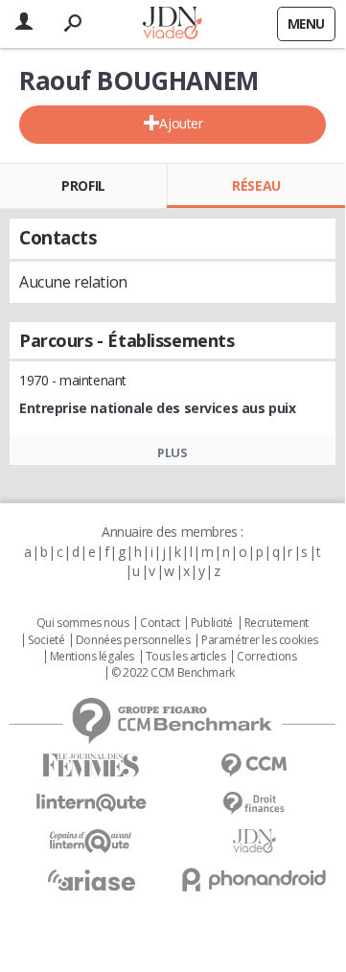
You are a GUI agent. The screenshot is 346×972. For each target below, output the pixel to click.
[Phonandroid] (254, 879)
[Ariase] (91, 880)
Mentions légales (92, 656)
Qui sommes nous (82, 623)
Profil (82, 185)
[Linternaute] (91, 803)
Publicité (212, 623)
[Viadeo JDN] (254, 841)
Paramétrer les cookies (259, 640)
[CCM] (254, 765)
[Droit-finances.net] (254, 804)
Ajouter (180, 123)
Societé (46, 640)
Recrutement (276, 623)
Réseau (256, 185)
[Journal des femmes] (91, 765)
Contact (159, 623)
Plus (172, 452)
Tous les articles (186, 656)
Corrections (266, 656)
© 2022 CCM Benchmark (173, 673)
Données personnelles (133, 640)
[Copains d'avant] (91, 841)
